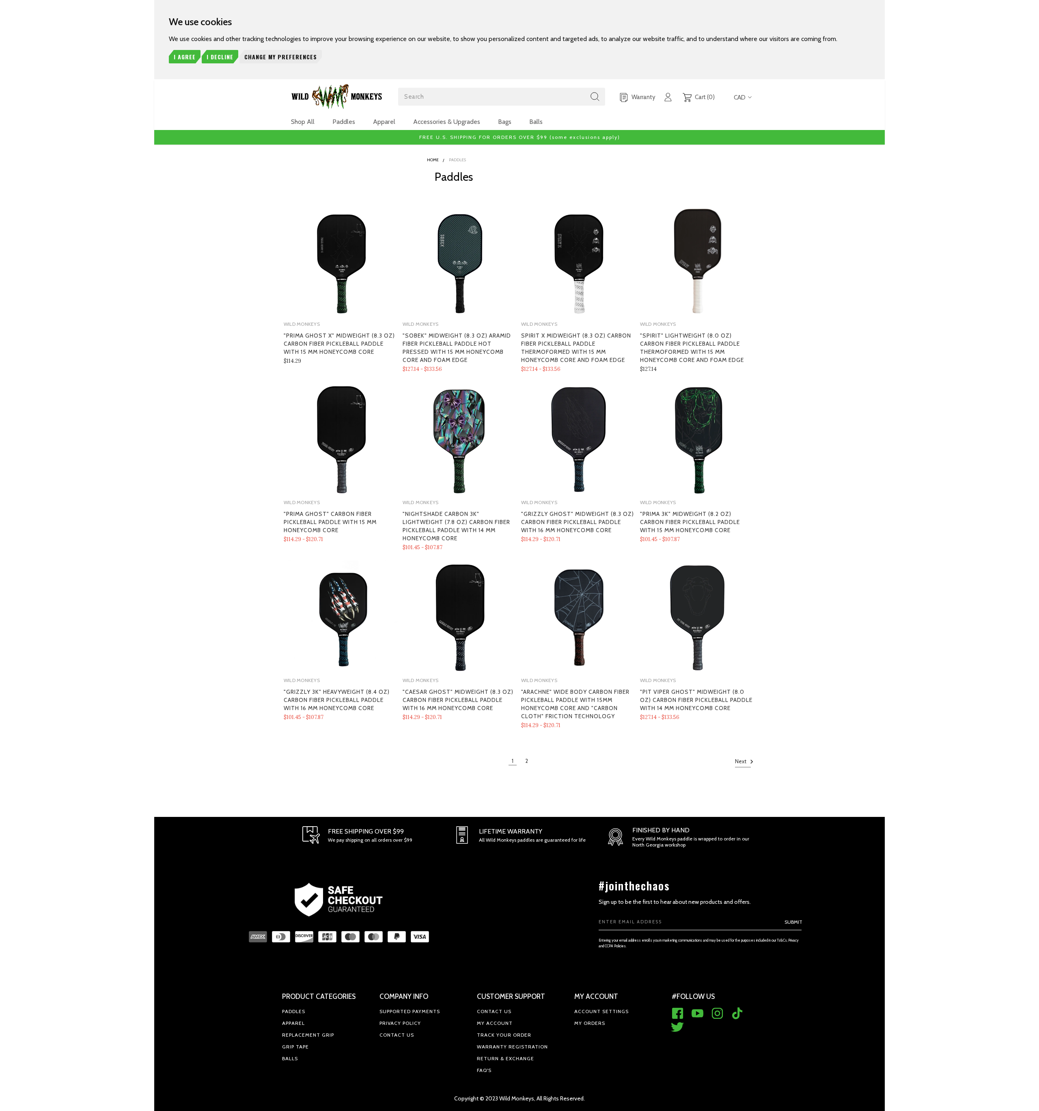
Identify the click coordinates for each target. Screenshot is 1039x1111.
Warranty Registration (512, 1047)
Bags (504, 122)
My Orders (589, 1023)
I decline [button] (220, 56)
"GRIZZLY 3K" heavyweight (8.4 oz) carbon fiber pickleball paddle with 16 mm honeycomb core (337, 700)
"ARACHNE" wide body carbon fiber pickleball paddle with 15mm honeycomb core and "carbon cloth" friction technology (575, 704)
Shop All (303, 122)
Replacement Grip (308, 1035)
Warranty (642, 97)
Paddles (343, 122)
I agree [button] (185, 56)
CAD (740, 97)
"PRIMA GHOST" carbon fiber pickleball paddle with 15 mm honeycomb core (330, 522)
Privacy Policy (400, 1023)
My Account (495, 1023)
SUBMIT (793, 922)
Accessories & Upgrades (446, 122)
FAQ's (484, 1070)
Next (741, 761)
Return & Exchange (505, 1058)
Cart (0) (704, 97)
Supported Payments (409, 1011)
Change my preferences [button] (280, 56)
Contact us (396, 1035)
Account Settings (601, 1011)
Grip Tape (295, 1047)
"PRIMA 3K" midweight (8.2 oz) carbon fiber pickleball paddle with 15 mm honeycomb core (690, 522)
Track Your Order (504, 1035)
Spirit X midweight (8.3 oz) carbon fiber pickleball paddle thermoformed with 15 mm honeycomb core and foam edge (576, 348)
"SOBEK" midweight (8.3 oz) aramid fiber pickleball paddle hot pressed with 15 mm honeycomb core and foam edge (457, 348)
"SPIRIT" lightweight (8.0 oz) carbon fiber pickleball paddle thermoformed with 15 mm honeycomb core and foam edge (692, 348)
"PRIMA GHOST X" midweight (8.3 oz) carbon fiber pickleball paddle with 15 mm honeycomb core (339, 343)
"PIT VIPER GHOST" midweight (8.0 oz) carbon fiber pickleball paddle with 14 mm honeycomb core (696, 700)
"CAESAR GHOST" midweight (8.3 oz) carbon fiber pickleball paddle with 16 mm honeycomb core (458, 700)
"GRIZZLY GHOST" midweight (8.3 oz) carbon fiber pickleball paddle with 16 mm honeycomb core (577, 522)
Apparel (384, 122)
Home (433, 159)
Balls (536, 122)
